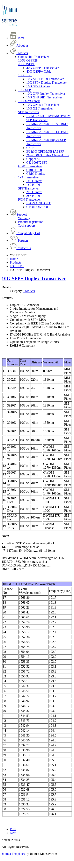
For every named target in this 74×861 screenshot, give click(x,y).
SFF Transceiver (28, 188)
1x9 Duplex (34, 181)
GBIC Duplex (35, 173)
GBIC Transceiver (30, 166)
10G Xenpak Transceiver (42, 104)
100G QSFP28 (28, 60)
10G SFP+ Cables (38, 86)
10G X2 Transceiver (39, 108)
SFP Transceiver (28, 112)
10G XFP (24, 90)
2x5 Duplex (34, 192)
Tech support (26, 225)
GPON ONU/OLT (38, 207)
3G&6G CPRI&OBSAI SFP (45, 151)
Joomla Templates (13, 853)
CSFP (30, 148)
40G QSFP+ (26, 64)
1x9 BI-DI (33, 184)
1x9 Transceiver (28, 177)
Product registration (30, 222)
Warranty (24, 218)
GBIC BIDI (34, 170)
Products (29, 291)
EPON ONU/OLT (38, 203)
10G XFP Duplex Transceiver (45, 93)
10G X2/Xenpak (29, 101)
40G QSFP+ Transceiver (42, 68)
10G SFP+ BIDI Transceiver (45, 79)
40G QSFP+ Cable (38, 71)
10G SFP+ (25, 75)
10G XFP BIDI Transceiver (44, 97)
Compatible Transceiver (33, 56)
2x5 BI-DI (33, 196)
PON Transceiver (29, 199)
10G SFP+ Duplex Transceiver (46, 82)
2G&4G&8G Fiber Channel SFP (47, 155)
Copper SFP (34, 159)
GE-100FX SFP (36, 162)
